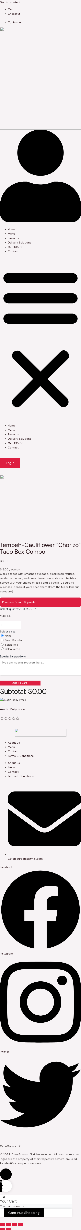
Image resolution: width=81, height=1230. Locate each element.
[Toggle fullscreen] (8, 1224)
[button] (40, 338)
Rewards (13, 238)
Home (12, 229)
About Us (14, 742)
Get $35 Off (16, 247)
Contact (13, 251)
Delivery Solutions (19, 242)
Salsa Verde (12, 649)
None (8, 636)
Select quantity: (18, 609)
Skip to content (10, 2)
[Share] (14, 1224)
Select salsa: (8, 631)
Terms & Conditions (21, 756)
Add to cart (19, 683)
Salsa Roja (11, 644)
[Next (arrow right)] (8, 1229)
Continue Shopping (24, 1212)
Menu (11, 233)
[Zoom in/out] (2, 1224)
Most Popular (13, 640)
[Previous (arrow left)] (2, 1229)
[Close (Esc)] (20, 1224)
